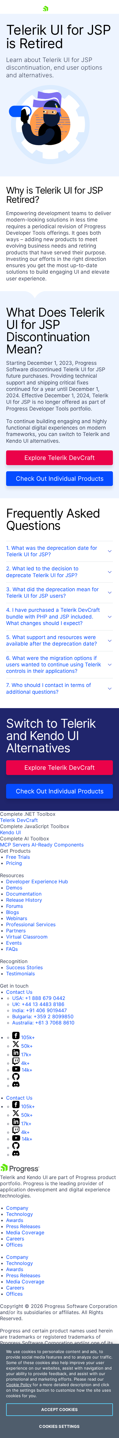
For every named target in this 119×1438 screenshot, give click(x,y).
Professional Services (31, 924)
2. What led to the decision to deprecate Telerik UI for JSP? (42, 571)
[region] (59, 1391)
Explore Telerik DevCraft (59, 457)
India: (39, 1010)
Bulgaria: (43, 1016)
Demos (14, 888)
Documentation (23, 894)
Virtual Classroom (27, 937)
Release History (24, 900)
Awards (14, 1220)
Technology (19, 1214)
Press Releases (23, 1226)
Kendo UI (10, 832)
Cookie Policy (18, 1384)
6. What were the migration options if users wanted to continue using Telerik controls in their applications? (53, 664)
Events (14, 943)
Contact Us (19, 992)
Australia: (43, 1023)
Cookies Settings (59, 1426)
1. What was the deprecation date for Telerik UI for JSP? (51, 551)
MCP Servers (15, 845)
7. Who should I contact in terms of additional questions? (48, 688)
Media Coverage (25, 1232)
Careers (15, 1239)
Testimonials (20, 973)
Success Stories (24, 967)
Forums (14, 906)
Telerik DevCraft (19, 820)
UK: (38, 1004)
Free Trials (18, 857)
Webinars (16, 918)
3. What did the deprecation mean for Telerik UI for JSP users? (52, 592)
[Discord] (16, 1085)
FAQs (12, 949)
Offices (14, 1245)
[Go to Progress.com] (20, 1171)
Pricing (14, 863)
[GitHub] (16, 1078)
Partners (16, 930)
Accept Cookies (59, 1409)
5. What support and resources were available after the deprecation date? (51, 640)
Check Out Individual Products (59, 478)
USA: (38, 998)
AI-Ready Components (57, 845)
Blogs (12, 912)
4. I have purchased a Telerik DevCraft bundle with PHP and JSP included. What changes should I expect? (53, 616)
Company (17, 1208)
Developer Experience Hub (37, 881)
